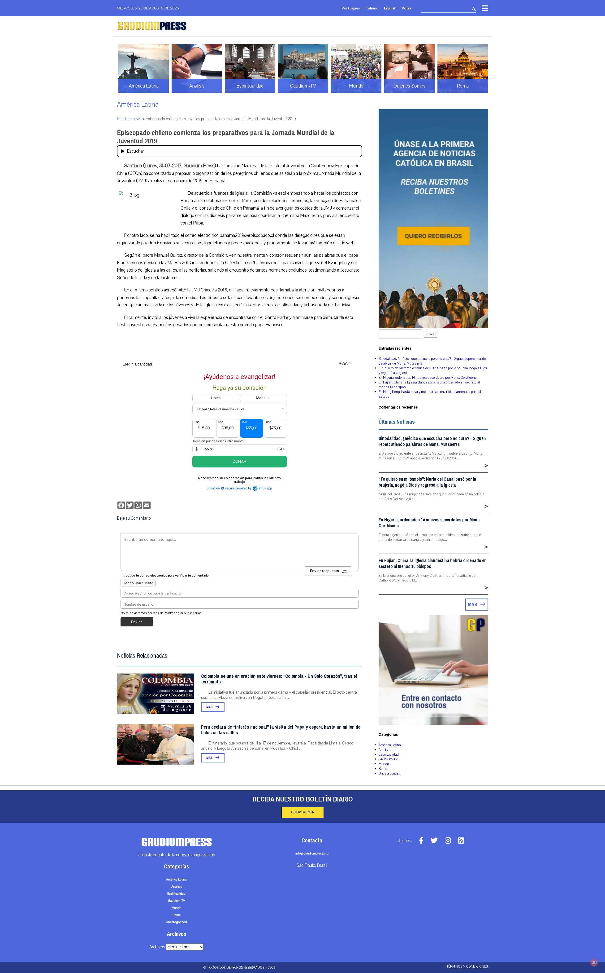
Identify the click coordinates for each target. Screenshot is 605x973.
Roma (383, 768)
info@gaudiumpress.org (311, 853)
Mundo (384, 764)
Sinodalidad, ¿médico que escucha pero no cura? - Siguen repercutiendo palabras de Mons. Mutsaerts (432, 441)
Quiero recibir (302, 812)
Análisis (384, 749)
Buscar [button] (430, 334)
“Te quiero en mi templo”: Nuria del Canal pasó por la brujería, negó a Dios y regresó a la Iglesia (427, 482)
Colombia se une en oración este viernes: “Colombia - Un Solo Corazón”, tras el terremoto (279, 679)
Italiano (372, 8)
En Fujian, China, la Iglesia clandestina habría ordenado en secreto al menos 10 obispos (433, 563)
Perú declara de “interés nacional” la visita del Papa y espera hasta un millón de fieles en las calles (280, 730)
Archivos (157, 947)
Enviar (136, 622)
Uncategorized (389, 773)
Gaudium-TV (388, 759)
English (390, 8)
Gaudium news (129, 119)
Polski (407, 8)
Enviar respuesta (324, 570)
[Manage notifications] (594, 962)
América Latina (138, 104)
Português (350, 8)
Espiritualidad (389, 754)
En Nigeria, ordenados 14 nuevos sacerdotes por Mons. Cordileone (428, 377)
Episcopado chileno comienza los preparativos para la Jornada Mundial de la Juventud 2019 (225, 136)
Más (209, 707)
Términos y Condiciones (467, 966)
